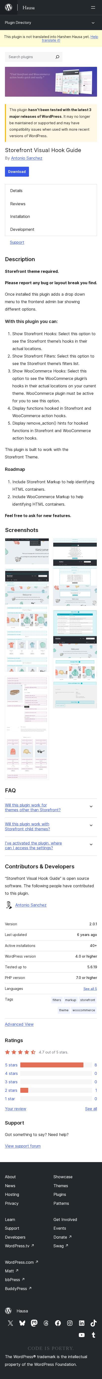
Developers (15, 1237)
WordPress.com (22, 1262)
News (10, 1185)
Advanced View (19, 1024)
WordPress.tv (19, 1245)
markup (70, 1000)
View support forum (23, 1145)
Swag (61, 1245)
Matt (12, 1270)
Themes (60, 1185)
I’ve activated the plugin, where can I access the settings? (33, 845)
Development (22, 229)
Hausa (22, 1310)
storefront (87, 1000)
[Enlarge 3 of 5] (42, 682)
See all (91, 1108)
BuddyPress (18, 1288)
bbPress (15, 1279)
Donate (62, 1237)
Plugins (59, 1194)
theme (64, 1010)
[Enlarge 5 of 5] (90, 616)
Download (17, 171)
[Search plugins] (57, 57)
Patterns (61, 1203)
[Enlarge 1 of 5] (42, 544)
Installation (20, 216)
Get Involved (65, 1219)
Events (59, 1228)
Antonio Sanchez (26, 158)
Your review (15, 1108)
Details (16, 190)
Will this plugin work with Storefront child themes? (27, 826)
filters (57, 1000)
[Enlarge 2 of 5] (42, 574)
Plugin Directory (18, 22)
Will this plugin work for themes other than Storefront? (33, 807)
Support (17, 242)
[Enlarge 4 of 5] (90, 544)
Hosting (12, 1194)
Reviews (18, 203)
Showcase (63, 1176)
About (10, 1176)
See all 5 (90, 989)
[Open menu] (94, 7)
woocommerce (84, 1010)
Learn (10, 1219)
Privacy (12, 1203)
